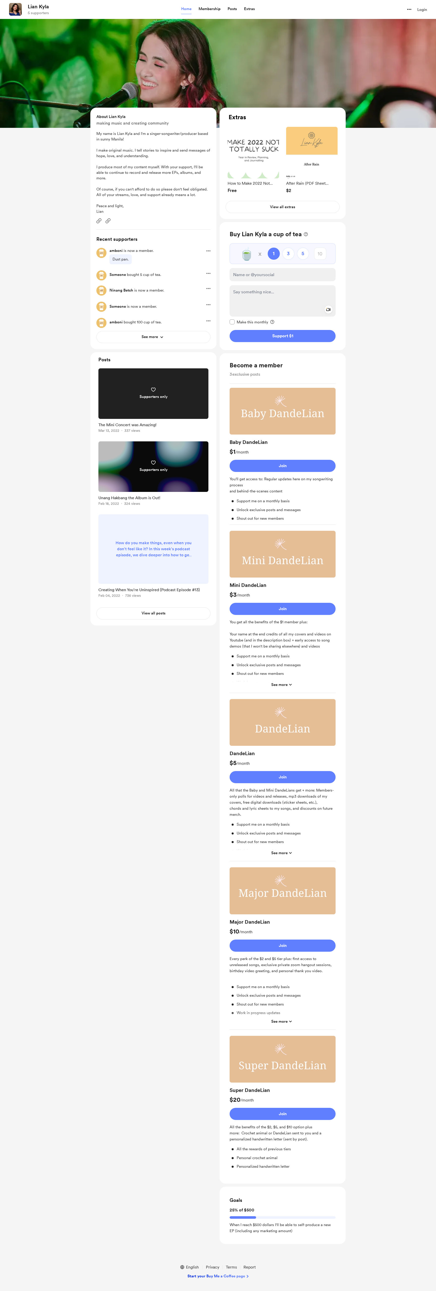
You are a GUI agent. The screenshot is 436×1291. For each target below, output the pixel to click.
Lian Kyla (38, 7)
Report (249, 1267)
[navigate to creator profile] (15, 9)
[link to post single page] (153, 401)
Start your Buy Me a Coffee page (216, 1276)
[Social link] (98, 220)
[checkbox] (249, 322)
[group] (253, 160)
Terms (231, 1267)
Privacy (212, 1267)
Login (422, 9)
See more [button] (279, 684)
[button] (186, 9)
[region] (283, 163)
